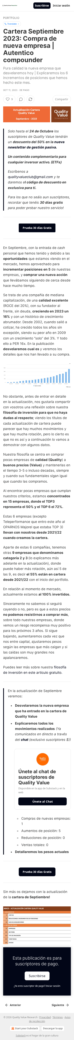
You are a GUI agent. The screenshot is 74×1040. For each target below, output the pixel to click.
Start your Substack (26, 1028)
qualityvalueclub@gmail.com (30, 177)
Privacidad (45, 1017)
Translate (12, 23)
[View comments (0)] (21, 99)
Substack (21, 1035)
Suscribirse (42, 5)
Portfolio (11, 17)
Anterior (15, 1005)
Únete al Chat (42, 801)
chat (24, 740)
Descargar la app (53, 1028)
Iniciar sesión (61, 5)
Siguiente (58, 1005)
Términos (57, 1017)
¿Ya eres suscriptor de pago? (37, 986)
